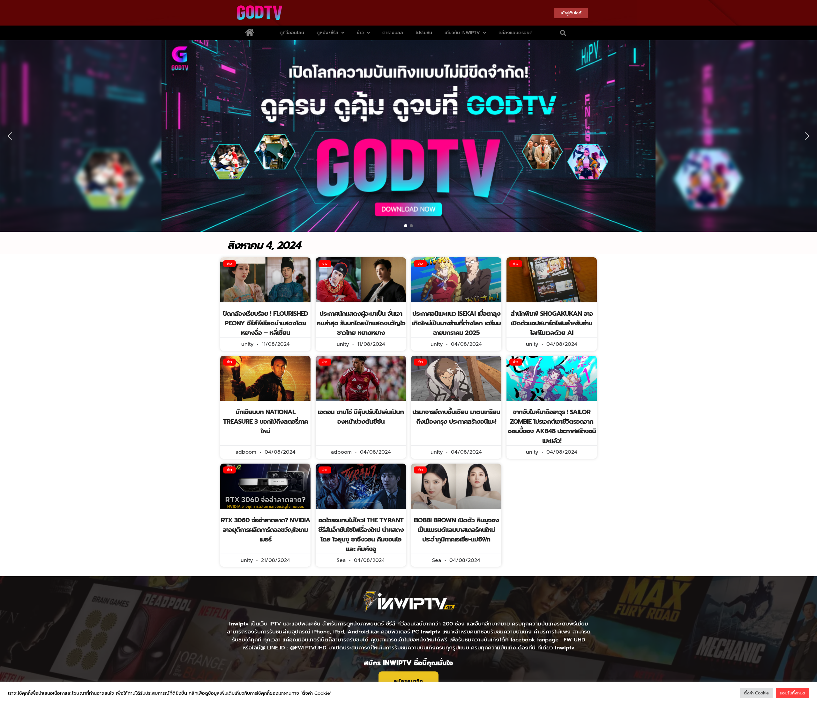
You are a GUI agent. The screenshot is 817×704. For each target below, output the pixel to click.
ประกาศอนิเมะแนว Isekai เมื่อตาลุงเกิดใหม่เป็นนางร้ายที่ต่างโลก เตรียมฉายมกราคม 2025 (456, 323)
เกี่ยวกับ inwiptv (462, 32)
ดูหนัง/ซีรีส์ (327, 32)
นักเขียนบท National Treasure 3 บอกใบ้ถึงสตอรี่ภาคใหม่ (265, 421)
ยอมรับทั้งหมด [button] (792, 693)
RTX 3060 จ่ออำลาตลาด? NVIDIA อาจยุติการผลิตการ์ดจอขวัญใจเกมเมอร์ (265, 529)
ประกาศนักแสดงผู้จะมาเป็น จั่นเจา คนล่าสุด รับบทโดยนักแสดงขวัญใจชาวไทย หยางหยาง (361, 323)
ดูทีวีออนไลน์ (292, 32)
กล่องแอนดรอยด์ (515, 32)
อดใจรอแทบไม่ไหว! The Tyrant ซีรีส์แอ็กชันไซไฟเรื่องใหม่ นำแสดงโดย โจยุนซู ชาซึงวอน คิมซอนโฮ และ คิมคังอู (361, 534)
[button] (563, 32)
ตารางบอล (392, 32)
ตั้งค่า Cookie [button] (756, 693)
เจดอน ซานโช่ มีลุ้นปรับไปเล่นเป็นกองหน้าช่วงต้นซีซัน (361, 416)
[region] (408, 136)
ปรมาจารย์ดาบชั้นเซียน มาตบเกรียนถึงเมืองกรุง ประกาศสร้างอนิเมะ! (456, 416)
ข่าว (360, 32)
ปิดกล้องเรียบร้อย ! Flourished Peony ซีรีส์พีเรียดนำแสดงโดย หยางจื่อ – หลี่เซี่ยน (265, 323)
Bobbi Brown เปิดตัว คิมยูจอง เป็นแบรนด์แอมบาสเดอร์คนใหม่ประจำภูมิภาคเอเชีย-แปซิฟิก (456, 529)
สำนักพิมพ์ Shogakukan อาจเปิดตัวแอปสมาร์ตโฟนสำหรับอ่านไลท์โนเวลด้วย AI (552, 323)
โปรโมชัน (424, 32)
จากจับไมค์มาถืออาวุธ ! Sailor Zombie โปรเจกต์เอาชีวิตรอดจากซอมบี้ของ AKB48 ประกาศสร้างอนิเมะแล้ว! (552, 426)
